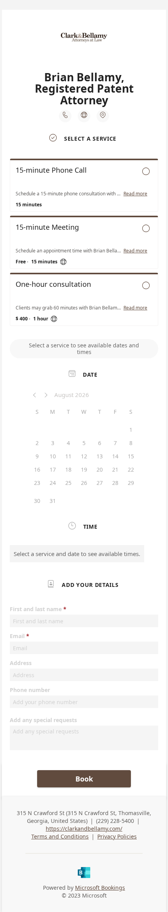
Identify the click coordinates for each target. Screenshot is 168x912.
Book (84, 778)
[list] (84, 244)
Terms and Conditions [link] (60, 836)
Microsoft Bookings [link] (100, 887)
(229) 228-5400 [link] (115, 820)
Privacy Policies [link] (117, 836)
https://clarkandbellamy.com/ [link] (84, 828)
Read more (135, 194)
